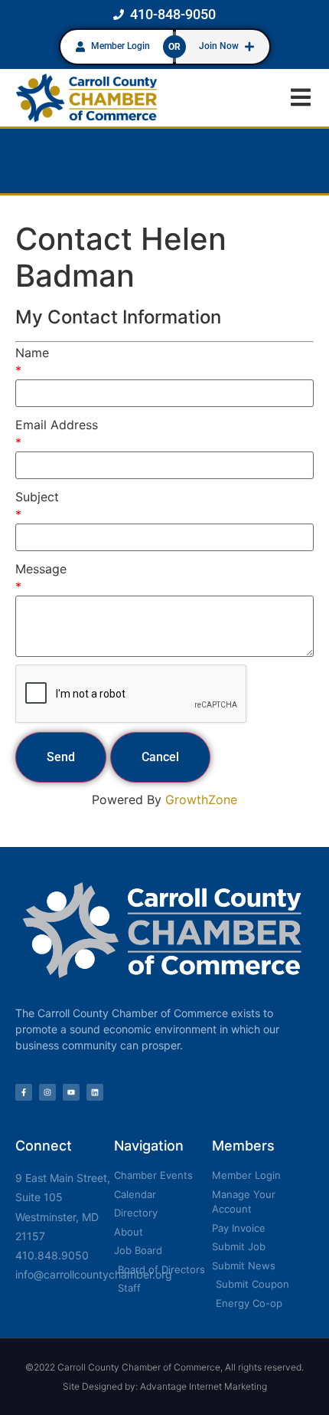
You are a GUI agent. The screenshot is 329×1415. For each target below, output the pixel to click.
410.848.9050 (52, 1255)
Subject (37, 497)
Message (41, 569)
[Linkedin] (94, 1092)
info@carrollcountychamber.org (93, 1274)
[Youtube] (71, 1092)
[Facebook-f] (23, 1092)
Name (32, 352)
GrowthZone (201, 799)
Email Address (56, 425)
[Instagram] (47, 1092)
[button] (300, 97)
